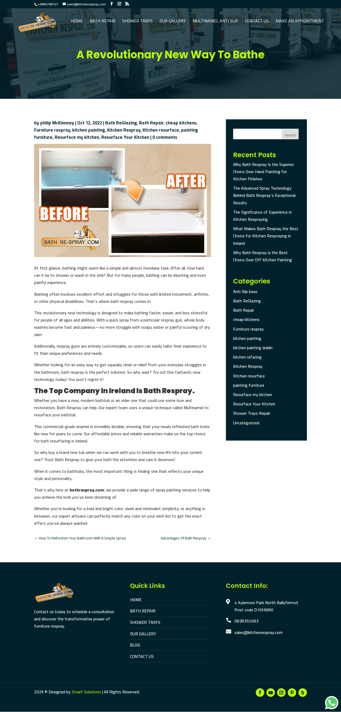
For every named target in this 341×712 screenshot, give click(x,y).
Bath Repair (102, 22)
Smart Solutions (86, 692)
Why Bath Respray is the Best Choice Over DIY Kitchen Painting (262, 256)
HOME (135, 600)
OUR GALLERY (143, 634)
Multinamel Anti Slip (215, 22)
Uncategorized (246, 423)
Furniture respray (52, 130)
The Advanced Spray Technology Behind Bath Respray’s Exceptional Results (264, 195)
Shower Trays (137, 22)
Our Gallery (173, 22)
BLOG (135, 645)
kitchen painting (88, 130)
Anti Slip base (245, 291)
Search (290, 135)
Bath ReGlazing (121, 123)
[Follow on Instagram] (281, 692)
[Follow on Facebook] (260, 692)
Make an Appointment (300, 22)
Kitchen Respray (123, 130)
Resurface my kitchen (77, 137)
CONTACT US (142, 656)
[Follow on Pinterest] (292, 692)
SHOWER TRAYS (145, 622)
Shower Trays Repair (251, 413)
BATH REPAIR (143, 611)
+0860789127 (48, 4)
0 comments (164, 137)
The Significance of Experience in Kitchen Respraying (262, 215)
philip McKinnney (57, 123)
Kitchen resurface (161, 130)
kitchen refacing (247, 357)
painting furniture (248, 385)
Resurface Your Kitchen (125, 137)
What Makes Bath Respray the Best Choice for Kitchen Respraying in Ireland (265, 236)
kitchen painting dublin (253, 348)
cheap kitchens (181, 123)
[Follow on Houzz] (302, 692)
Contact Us (257, 22)
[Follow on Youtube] (270, 692)
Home (77, 22)
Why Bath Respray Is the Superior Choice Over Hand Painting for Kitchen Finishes (263, 171)
